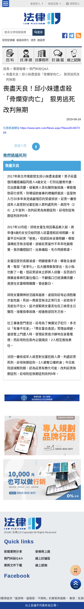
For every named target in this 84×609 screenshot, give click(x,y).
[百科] (10, 55)
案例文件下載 (13, 565)
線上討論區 (42, 558)
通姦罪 (41, 40)
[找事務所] (42, 55)
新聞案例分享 (13, 551)
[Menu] (5, 3)
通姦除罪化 (22, 40)
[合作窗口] (75, 570)
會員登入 (35, 3)
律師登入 (74, 3)
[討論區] (58, 55)
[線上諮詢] (74, 55)
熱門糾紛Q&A (38, 69)
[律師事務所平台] (42, 435)
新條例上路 (42, 551)
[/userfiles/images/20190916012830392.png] (42, 21)
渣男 (33, 40)
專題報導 (19, 69)
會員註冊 (53, 3)
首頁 (6, 69)
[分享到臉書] (64, 35)
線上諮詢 (41, 565)
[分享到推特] (71, 35)
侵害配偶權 (8, 40)
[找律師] (26, 55)
